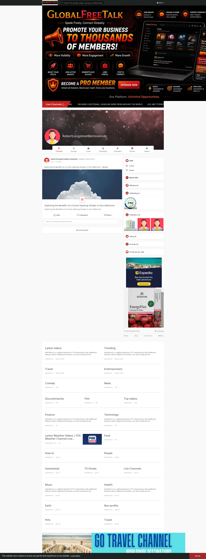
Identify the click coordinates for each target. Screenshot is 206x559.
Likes (131, 236)
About (126, 335)
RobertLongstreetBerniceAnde (84, 136)
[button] (82, 3)
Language (160, 331)
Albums (132, 185)
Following (133, 193)
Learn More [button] (75, 556)
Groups (132, 244)
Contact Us (148, 335)
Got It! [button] (197, 556)
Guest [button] (160, 3)
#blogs (105, 167)
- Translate (57, 162)
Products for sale (136, 252)
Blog (136, 335)
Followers (133, 215)
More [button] (160, 336)
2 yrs (52, 162)
